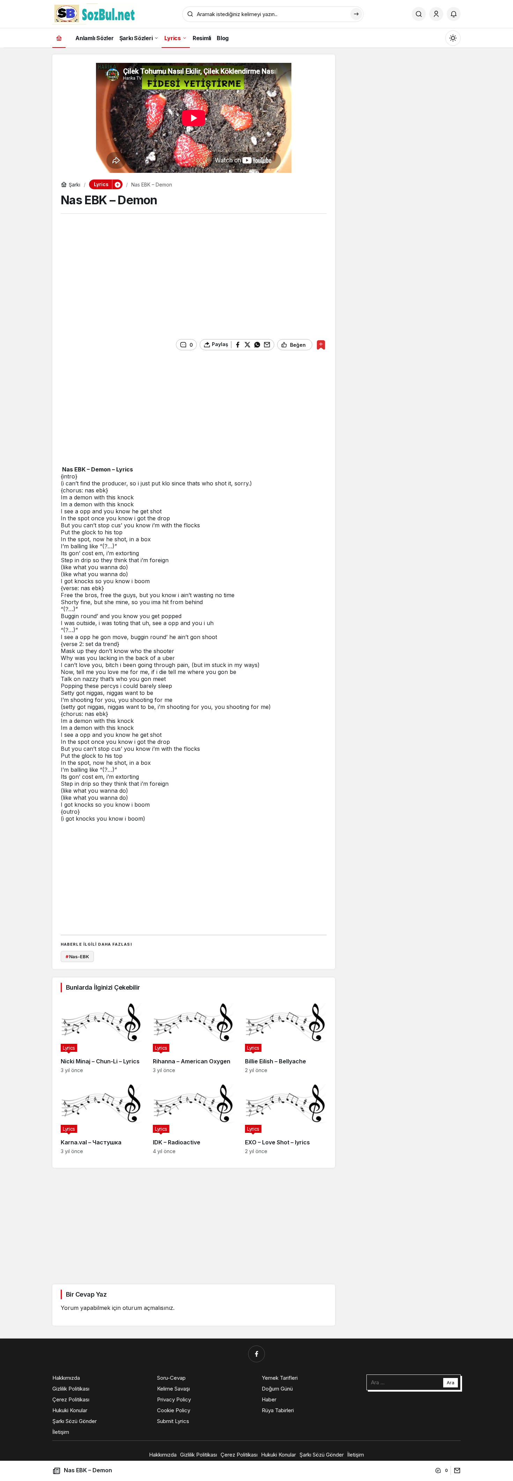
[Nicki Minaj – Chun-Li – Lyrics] (101, 1035)
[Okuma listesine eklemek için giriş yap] (321, 345)
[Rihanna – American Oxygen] (194, 1035)
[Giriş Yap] (436, 14)
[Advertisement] (194, 273)
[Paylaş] (456, 1470)
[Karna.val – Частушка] (101, 1116)
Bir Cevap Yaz (86, 1294)
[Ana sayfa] (59, 38)
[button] (117, 184)
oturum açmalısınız (147, 1307)
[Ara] (419, 14)
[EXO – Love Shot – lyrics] (286, 1116)
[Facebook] (256, 1354)
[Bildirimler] (454, 14)
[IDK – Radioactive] (194, 1116)
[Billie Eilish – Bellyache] (286, 1035)
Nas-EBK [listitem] (77, 956)
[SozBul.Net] (94, 13)
